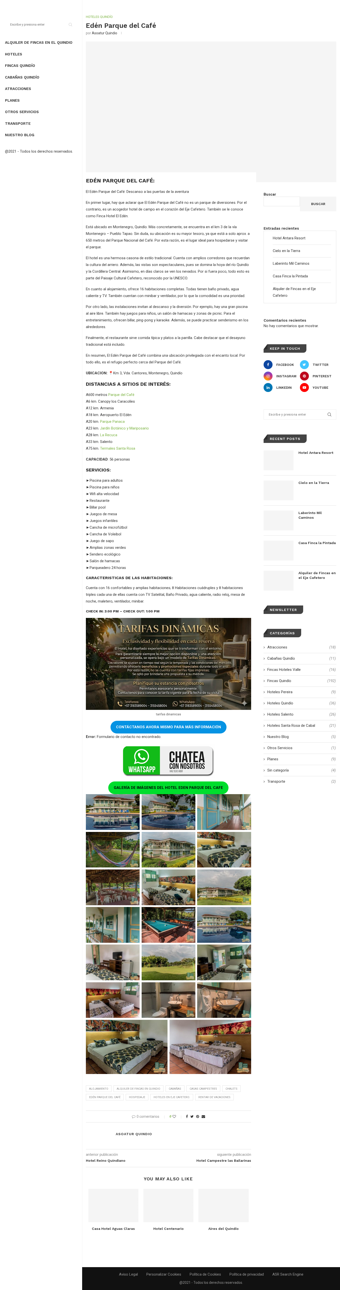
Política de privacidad (246, 1274)
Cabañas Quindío (22, 77)
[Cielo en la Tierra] (278, 490)
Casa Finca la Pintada (290, 276)
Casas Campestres (203, 1088)
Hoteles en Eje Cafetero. (172, 1097)
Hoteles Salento (301, 714)
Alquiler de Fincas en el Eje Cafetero (317, 575)
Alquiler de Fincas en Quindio (138, 1088)
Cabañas (175, 1088)
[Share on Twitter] (192, 1116)
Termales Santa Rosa (117, 448)
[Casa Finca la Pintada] (278, 550)
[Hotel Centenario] (168, 1205)
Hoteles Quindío (99, 17)
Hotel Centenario (168, 1229)
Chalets (231, 1088)
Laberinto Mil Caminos (291, 263)
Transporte (18, 123)
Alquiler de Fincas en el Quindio (38, 42)
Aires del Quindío (223, 1229)
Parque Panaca (112, 421)
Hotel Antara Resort (289, 238)
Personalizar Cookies (163, 1274)
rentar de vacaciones (214, 1097)
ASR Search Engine (287, 1274)
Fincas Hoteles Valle (301, 669)
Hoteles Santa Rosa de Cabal (301, 725)
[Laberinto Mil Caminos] (278, 520)
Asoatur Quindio (104, 33)
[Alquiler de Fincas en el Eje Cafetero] (278, 581)
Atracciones (18, 88)
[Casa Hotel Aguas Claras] (113, 1205)
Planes (12, 100)
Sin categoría (301, 770)
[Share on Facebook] (187, 1116)
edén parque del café (104, 1097)
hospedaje (137, 1097)
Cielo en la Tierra (286, 251)
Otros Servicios (22, 112)
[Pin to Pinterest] (197, 1116)
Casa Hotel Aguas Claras (113, 1229)
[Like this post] (177, 1116)
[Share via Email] (203, 1116)
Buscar (270, 194)
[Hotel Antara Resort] (278, 460)
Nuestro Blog (19, 135)
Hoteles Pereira (301, 692)
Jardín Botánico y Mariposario (124, 428)
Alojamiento (98, 1088)
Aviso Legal (128, 1274)
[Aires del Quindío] (223, 1205)
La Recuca (108, 435)
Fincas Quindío (20, 65)
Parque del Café (121, 394)
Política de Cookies (205, 1274)
